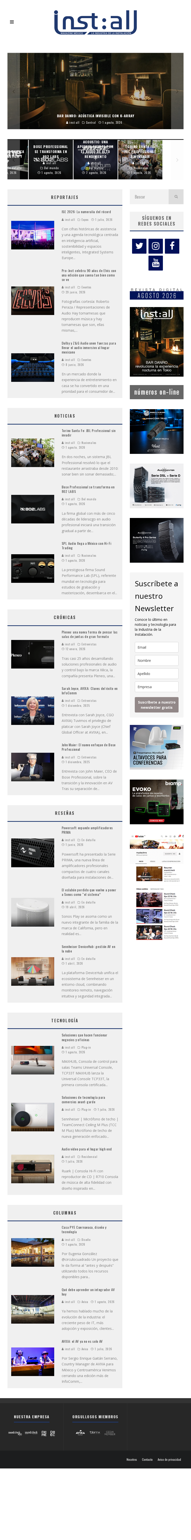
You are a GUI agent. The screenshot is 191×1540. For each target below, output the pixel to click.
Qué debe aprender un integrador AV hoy (88, 1292)
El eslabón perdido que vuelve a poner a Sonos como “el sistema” (89, 892)
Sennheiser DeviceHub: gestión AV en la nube (88, 948)
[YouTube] (155, 263)
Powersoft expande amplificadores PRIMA (87, 830)
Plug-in (86, 1047)
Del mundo (89, 499)
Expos (85, 219)
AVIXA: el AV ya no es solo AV (82, 1341)
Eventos (87, 287)
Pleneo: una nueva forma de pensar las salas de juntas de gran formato (90, 634)
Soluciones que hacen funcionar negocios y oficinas (84, 1037)
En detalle (89, 840)
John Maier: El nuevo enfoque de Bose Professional (89, 747)
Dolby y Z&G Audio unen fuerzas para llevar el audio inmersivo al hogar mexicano (89, 347)
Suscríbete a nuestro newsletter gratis (157, 705)
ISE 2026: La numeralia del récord (86, 211)
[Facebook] (172, 246)
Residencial (89, 1156)
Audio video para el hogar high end (87, 1148)
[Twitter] (139, 246)
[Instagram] (155, 246)
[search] (176, 196)
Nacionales (89, 442)
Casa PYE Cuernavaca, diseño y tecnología (84, 1229)
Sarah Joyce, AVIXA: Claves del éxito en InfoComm (90, 690)
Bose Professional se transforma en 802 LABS (88, 489)
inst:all (69, 220)
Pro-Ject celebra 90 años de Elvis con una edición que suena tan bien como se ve (89, 275)
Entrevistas (89, 644)
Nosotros (132, 1459)
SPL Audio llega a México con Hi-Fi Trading (86, 545)
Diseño (86, 1239)
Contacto (147, 1459)
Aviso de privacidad (169, 1459)
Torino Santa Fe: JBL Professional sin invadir (89, 432)
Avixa (85, 1301)
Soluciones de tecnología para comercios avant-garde (83, 1099)
